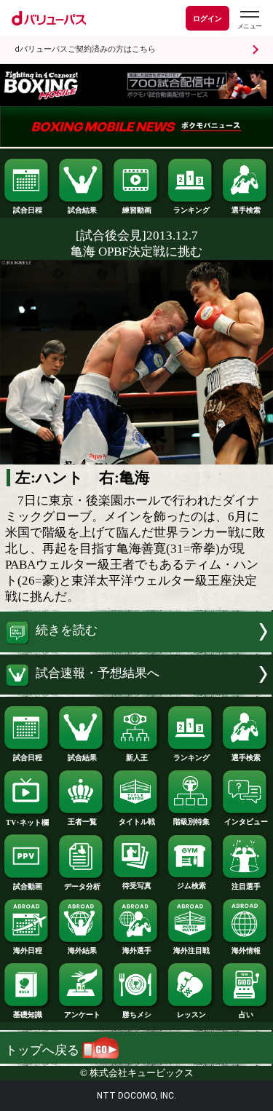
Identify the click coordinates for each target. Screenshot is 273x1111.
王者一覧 (82, 822)
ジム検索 (191, 886)
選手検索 (246, 210)
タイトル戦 (137, 822)
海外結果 (82, 950)
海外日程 (27, 950)
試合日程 (27, 210)
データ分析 (82, 886)
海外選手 (136, 950)
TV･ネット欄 (27, 822)
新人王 (137, 758)
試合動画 (27, 886)
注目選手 (246, 886)
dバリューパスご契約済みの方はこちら (85, 49)
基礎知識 (27, 1015)
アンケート (82, 1015)
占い (246, 1015)
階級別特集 (191, 822)
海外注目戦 (191, 950)
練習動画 (136, 210)
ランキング (191, 210)
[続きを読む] (136, 648)
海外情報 (246, 950)
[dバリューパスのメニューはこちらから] (249, 20)
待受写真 (136, 886)
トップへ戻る (43, 1050)
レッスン (191, 1015)
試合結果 (82, 210)
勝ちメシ (136, 1015)
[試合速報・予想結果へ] (136, 690)
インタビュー (246, 822)
